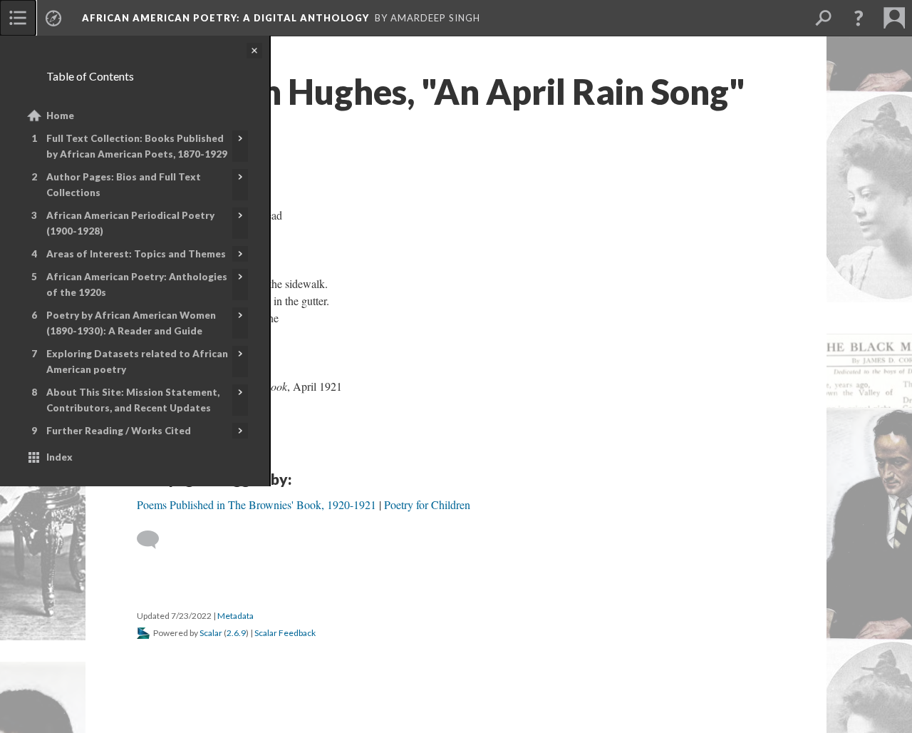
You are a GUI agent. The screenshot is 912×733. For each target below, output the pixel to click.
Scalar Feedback (285, 632)
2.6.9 (236, 632)
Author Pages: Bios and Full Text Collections (123, 184)
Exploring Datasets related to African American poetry (137, 361)
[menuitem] (18, 18)
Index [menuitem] (59, 457)
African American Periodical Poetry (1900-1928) (130, 223)
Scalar (211, 632)
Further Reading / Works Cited (118, 430)
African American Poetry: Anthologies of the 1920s (136, 284)
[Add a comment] (154, 539)
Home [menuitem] (60, 115)
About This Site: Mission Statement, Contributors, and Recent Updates (132, 400)
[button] (858, 18)
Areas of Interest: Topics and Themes (136, 254)
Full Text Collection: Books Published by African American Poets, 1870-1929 (136, 146)
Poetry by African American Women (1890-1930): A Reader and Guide (131, 323)
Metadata (235, 615)
